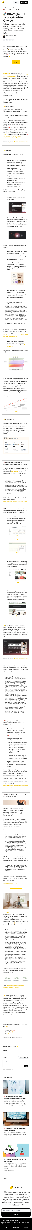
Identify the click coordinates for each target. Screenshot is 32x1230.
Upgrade (16, 62)
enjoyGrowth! (6, 7)
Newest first (23, 1057)
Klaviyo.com (6, 73)
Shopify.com (14, 471)
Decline (26, 1227)
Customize (16, 1227)
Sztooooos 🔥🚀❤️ (10, 1030)
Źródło (17, 286)
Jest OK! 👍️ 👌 (9, 1031)
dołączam (24, 2)
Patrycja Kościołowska (11, 35)
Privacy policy (10, 1222)
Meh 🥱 (7, 1033)
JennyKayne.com (8, 912)
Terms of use (20, 1222)
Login (16, 2)
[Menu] (30, 2)
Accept (6, 1227)
